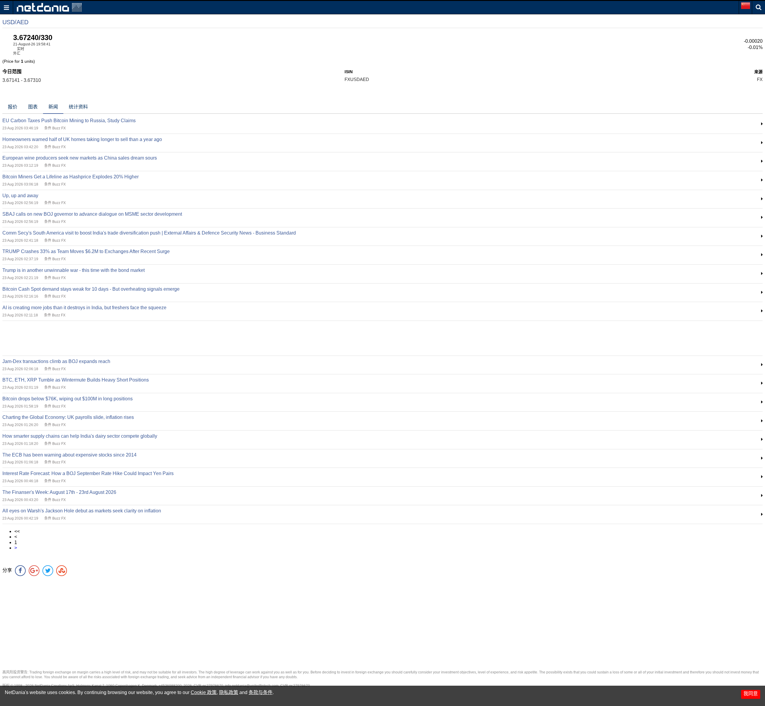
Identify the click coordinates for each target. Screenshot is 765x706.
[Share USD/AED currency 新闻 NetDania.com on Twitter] (48, 570)
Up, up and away (20, 195)
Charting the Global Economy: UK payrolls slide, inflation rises (68, 417)
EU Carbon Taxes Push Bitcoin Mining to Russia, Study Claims (69, 120)
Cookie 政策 (204, 692)
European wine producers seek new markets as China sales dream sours (79, 157)
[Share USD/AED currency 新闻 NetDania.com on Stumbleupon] (61, 570)
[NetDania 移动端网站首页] (49, 7)
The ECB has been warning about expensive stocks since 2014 (69, 454)
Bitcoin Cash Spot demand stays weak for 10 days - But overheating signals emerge (91, 289)
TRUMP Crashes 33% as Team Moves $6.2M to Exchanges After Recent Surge (86, 251)
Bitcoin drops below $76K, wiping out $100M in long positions (67, 398)
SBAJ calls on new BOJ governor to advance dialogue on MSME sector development (92, 214)
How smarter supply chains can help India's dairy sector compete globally (79, 436)
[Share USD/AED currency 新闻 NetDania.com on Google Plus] (34, 570)
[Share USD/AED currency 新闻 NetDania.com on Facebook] (20, 570)
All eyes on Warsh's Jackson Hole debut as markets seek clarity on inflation (81, 510)
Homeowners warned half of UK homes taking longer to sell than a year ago (82, 139)
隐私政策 (228, 692)
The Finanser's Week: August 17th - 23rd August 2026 (59, 492)
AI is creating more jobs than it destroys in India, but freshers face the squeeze (84, 307)
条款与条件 (261, 692)
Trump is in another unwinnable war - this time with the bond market (73, 270)
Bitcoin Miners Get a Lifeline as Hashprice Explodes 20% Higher (70, 176)
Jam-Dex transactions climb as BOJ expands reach (56, 361)
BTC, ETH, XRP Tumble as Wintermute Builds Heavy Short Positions (75, 379)
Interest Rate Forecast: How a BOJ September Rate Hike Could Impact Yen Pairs (88, 473)
